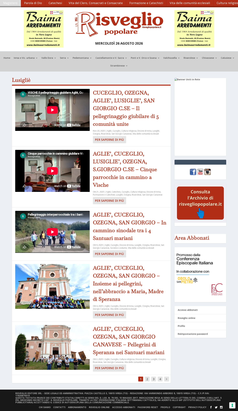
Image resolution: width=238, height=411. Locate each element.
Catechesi (55, 3)
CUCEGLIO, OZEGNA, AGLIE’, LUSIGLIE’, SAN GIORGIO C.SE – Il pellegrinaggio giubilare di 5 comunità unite (126, 108)
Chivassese (208, 58)
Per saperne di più (109, 140)
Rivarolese (189, 58)
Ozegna (96, 133)
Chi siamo (45, 407)
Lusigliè (156, 130)
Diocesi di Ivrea (144, 130)
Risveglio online (186, 318)
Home (7, 58)
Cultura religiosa (128, 130)
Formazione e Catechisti (146, 3)
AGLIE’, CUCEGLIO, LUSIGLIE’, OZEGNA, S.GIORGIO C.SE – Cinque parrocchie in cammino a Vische (125, 169)
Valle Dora (47, 58)
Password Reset (148, 407)
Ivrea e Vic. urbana (24, 58)
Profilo (181, 325)
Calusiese (226, 58)
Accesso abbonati (188, 309)
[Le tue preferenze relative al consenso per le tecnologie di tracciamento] (232, 405)
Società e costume (118, 248)
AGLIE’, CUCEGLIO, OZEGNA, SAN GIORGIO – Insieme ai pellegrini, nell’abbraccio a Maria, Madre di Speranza (128, 283)
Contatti (59, 407)
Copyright (179, 407)
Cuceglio (116, 130)
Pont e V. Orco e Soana (144, 58)
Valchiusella (170, 58)
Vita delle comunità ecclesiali (190, 3)
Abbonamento (77, 407)
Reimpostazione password (193, 333)
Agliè (109, 130)
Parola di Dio (33, 3)
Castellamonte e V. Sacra (110, 58)
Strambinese (117, 66)
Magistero (10, 3)
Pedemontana (81, 58)
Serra (63, 58)
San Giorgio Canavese (122, 133)
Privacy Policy (197, 407)
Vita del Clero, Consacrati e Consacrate (96, 3)
